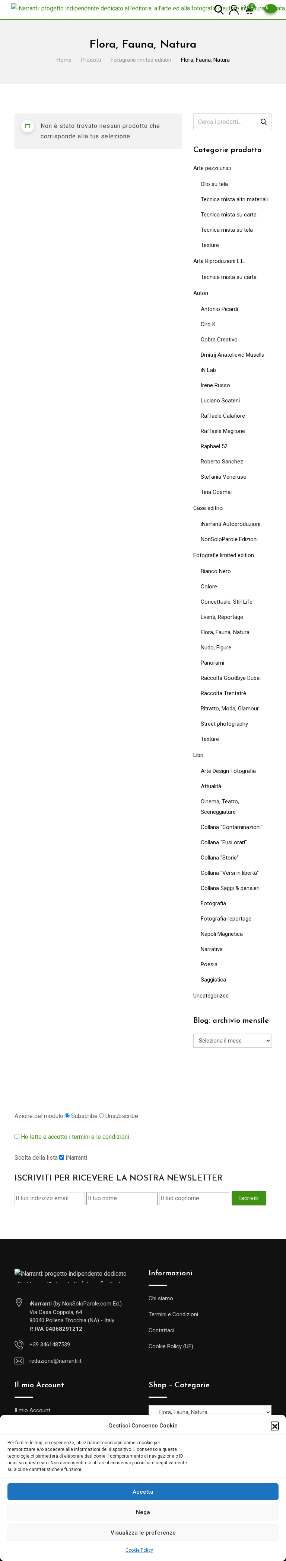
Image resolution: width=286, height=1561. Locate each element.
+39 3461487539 (49, 1344)
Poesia (209, 964)
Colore (209, 586)
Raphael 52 (214, 446)
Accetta (143, 1491)
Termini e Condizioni (173, 1314)
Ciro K (208, 324)
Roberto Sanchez (222, 461)
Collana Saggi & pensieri (230, 888)
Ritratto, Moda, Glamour (230, 708)
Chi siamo (161, 1298)
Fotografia (213, 903)
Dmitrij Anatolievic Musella (232, 354)
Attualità (211, 786)
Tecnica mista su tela (227, 230)
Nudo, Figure (216, 647)
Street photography (224, 723)
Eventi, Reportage (222, 617)
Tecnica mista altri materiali (234, 199)
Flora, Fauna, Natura (225, 632)
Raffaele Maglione (223, 431)
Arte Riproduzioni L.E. (219, 261)
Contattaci (161, 1330)
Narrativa (212, 949)
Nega (143, 1512)
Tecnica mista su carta (229, 214)
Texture (210, 245)
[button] (275, 1425)
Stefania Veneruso (224, 476)
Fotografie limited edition (223, 555)
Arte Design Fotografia (228, 771)
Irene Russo (215, 385)
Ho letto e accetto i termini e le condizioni (75, 1136)
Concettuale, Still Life (226, 601)
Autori (200, 293)
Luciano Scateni (220, 400)
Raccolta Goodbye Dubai (231, 678)
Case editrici (208, 508)
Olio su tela (214, 184)
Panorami (212, 662)
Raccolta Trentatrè (223, 693)
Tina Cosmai (216, 492)
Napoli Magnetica (222, 934)
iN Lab (208, 370)
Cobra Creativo (219, 339)
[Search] (219, 9)
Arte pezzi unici (212, 168)
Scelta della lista (36, 1157)
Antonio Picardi (219, 309)
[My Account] (234, 9)
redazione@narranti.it (55, 1361)
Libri (198, 755)
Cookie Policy (139, 1550)
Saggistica (213, 979)
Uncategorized (211, 995)
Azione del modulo (39, 1116)
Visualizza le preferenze (143, 1532)
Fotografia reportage (226, 918)
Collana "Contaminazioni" (232, 827)
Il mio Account (32, 1410)
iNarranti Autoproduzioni (230, 524)
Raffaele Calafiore (223, 415)
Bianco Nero (216, 571)
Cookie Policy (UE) (171, 1346)
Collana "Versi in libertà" (230, 873)
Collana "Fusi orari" (224, 842)
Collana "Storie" (220, 857)
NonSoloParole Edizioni (229, 539)
